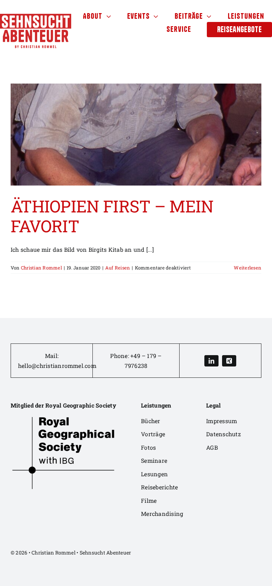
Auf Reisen (117, 267)
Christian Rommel (41, 267)
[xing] (229, 360)
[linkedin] (211, 360)
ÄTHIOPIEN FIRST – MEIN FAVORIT (112, 216)
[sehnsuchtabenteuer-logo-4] (35, 16)
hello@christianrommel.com (57, 365)
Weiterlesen (247, 267)
